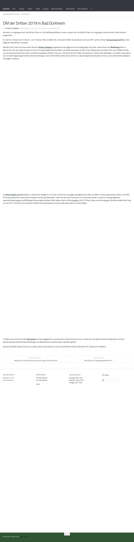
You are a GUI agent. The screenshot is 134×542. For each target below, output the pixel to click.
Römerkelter (31, 339)
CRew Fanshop (82, 9)
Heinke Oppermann (12, 28)
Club (13, 9)
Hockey (21, 9)
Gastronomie (70, 9)
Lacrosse (45, 9)
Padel (38, 9)
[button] (91, 8)
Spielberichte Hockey (11, 14)
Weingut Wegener (45, 47)
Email (38, 384)
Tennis (30, 9)
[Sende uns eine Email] (127, 537)
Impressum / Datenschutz (11, 536)
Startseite (6, 9)
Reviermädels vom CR (14, 195)
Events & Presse (56, 9)
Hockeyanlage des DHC (115, 40)
